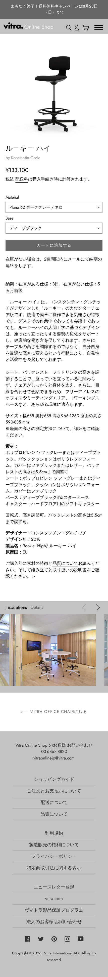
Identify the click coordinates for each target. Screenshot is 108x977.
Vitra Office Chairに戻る (58, 711)
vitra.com (54, 898)
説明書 (80, 570)
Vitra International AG (61, 953)
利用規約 (54, 833)
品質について (65, 563)
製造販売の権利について (54, 844)
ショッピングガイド (54, 779)
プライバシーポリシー (54, 856)
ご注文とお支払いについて (54, 791)
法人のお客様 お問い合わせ (54, 921)
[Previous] (85, 607)
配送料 (21, 179)
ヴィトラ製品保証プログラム (54, 910)
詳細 (78, 429)
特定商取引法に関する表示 (54, 868)
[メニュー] (99, 27)
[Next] (96, 607)
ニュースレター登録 (54, 887)
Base (9, 218)
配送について (54, 802)
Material (12, 197)
